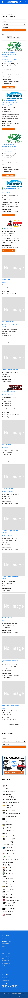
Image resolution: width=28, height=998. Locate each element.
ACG (6, 786)
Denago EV (9, 830)
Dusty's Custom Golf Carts (10, 369)
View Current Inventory (8, 87)
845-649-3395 (7, 403)
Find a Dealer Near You (7, 961)
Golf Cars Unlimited (8, 321)
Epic (10, 103)
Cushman (10, 394)
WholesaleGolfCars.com (7, 978)
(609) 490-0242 (7, 670)
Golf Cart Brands (5, 960)
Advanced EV (6, 59)
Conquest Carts (10, 816)
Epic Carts (8, 836)
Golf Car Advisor (5, 977)
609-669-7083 (7, 111)
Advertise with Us (5, 943)
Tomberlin (14, 59)
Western (8, 912)
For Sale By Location (6, 967)
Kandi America (10, 859)
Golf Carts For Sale (6, 956)
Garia (7, 845)
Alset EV (8, 794)
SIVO (7, 884)
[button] (26, 2)
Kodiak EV (8, 862)
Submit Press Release (6, 945)
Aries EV (8, 797)
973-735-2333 (7, 235)
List (10, 37)
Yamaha (8, 915)
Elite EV (5, 103)
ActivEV (7, 789)
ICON (8, 192)
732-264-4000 (7, 627)
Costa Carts (9, 819)
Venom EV (8, 903)
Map (19, 37)
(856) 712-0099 (7, 498)
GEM (4, 282)
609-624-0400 (7, 335)
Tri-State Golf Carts (10, 391)
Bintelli (7, 805)
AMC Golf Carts (8, 228)
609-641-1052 (7, 70)
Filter (3, 34)
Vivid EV (8, 906)
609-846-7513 (7, 158)
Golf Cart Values (5, 965)
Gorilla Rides (9, 850)
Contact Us (4, 939)
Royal (4, 876)
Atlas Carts (9, 799)
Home (3, 14)
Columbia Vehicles (11, 813)
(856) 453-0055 (7, 376)
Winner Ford (6, 279)
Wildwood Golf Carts (10, 100)
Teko (7, 894)
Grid (14, 37)
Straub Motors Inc (7, 618)
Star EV (10, 324)
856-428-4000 (7, 289)
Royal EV (9, 105)
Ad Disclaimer (21, 993)
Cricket (7, 822)
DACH (7, 828)
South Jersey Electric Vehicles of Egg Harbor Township (9, 54)
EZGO (5, 324)
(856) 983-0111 (7, 715)
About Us (4, 938)
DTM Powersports (7, 488)
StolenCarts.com (5, 980)
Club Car (5, 447)
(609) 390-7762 (7, 454)
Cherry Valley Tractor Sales (10, 705)
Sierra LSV (8, 881)
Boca (7, 808)
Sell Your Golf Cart (6, 958)
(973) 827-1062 (7, 585)
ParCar (7, 870)
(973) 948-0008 (7, 401)
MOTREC (8, 867)
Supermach (9, 889)
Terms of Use (6, 993)
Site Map (3, 946)
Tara (7, 891)
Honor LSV (8, 853)
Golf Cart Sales (6, 444)
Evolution (15, 103)
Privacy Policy (13, 993)
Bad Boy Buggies (7, 535)
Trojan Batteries (10, 900)
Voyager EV (11, 61)
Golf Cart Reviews (6, 963)
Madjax (4, 865)
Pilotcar (8, 873)
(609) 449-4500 (7, 544)
